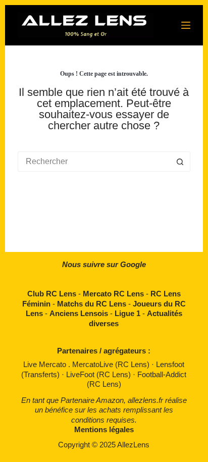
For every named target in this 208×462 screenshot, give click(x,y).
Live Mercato (45, 364)
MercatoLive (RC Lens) (111, 364)
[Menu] (185, 25)
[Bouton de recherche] (180, 161)
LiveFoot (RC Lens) (99, 374)
